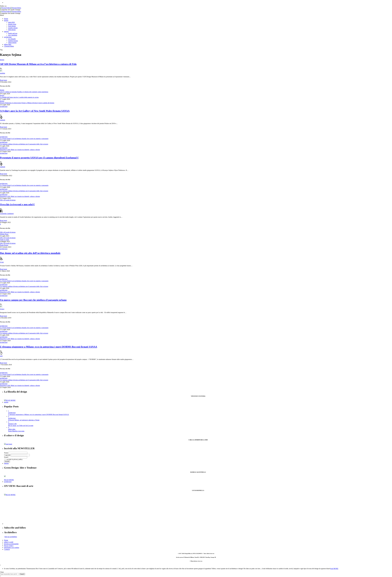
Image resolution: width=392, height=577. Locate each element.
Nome (6, 453)
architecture (8, 37)
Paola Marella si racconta (16, 431)
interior (6, 31)
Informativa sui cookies (11, 547)
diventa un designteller (11, 544)
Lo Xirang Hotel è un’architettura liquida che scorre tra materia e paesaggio (24, 138)
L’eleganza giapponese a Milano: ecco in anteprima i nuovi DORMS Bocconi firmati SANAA (48, 346)
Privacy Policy (8, 546)
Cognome (7, 455)
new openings (12, 35)
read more (9, 444)
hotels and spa (12, 33)
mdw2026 (11, 22)
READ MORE (11, 400)
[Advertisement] (65, 510)
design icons (12, 24)
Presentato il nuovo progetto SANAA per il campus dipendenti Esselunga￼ (39, 157)
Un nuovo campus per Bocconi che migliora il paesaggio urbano (33, 300)
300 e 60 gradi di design (8, 200)
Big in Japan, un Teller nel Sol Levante (20, 425)
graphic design (13, 28)
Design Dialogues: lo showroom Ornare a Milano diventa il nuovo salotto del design (27, 103)
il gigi (2, 262)
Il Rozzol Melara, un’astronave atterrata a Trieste (23, 420)
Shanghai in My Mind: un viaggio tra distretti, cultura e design (20, 149)
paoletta (2, 73)
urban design (12, 42)
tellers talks (7, 44)
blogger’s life (12, 424)
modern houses (13, 41)
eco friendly (12, 39)
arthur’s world (8, 542)
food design (12, 26)
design (6, 20)
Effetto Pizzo (4, 234)
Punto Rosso (4, 245)
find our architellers (10, 537)
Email (6, 457)
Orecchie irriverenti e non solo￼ (17, 204)
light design (12, 30)
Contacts (7, 549)
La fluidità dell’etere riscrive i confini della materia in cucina (19, 97)
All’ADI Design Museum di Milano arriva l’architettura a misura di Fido (38, 64)
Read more (3, 80)
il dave (2, 309)
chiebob (2, 120)
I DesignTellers (9, 46)
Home (6, 19)
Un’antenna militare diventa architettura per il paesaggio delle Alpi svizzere (24, 144)
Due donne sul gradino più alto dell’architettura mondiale (30, 253)
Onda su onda (4, 239)
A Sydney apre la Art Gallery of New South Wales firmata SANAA (35, 111)
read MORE (334, 568)
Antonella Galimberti (7, 213)
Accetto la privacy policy (14, 459)
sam (1, 356)
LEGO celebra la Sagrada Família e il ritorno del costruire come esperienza (24, 92)
